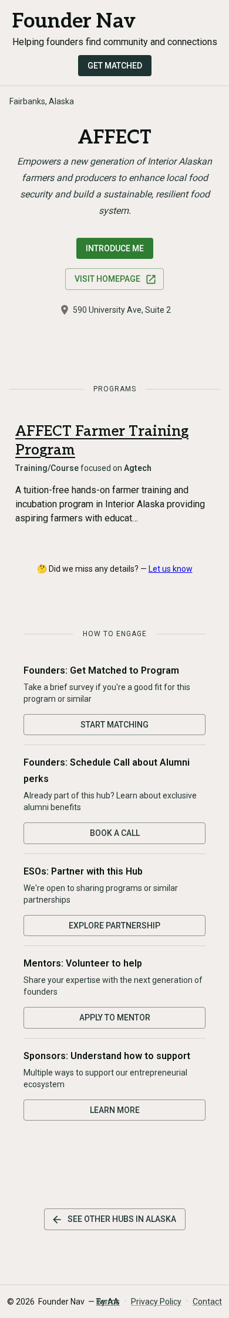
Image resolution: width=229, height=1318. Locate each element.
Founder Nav (74, 21)
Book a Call (115, 833)
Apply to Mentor (114, 1017)
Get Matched (114, 65)
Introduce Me (115, 248)
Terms (108, 1301)
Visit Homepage (107, 279)
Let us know (171, 568)
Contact (207, 1301)
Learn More (115, 1110)
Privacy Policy (156, 1301)
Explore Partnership (114, 925)
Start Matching (114, 724)
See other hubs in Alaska (122, 1219)
